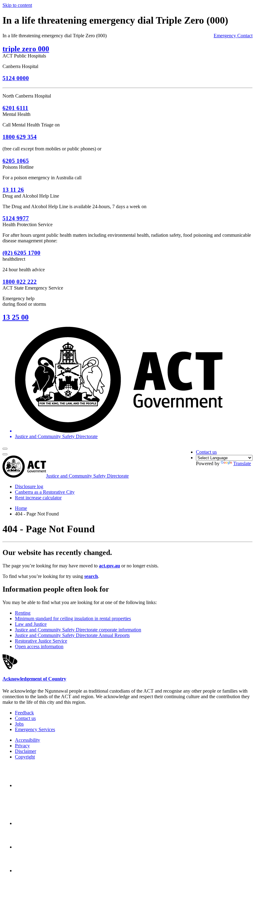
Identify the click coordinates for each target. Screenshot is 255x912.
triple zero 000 (25, 49)
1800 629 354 (19, 137)
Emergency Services (35, 729)
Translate (242, 463)
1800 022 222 (19, 281)
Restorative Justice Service (41, 641)
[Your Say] (49, 823)
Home (21, 508)
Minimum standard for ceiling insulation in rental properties (73, 618)
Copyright (25, 756)
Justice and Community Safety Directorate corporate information (78, 629)
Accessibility (27, 740)
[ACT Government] (36, 870)
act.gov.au (109, 565)
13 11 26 (13, 189)
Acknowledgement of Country (34, 678)
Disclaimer (25, 751)
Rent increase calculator (38, 497)
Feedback (24, 712)
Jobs (19, 723)
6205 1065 (15, 161)
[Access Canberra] (36, 847)
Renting (22, 613)
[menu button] (4, 449)
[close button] (4, 454)
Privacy (22, 745)
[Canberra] (36, 785)
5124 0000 (15, 78)
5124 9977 (15, 218)
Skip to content (17, 5)
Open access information (39, 646)
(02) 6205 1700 (21, 253)
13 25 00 (15, 317)
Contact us (206, 452)
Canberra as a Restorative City (45, 492)
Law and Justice (31, 624)
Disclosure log (29, 486)
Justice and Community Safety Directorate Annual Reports (72, 635)
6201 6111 (15, 108)
